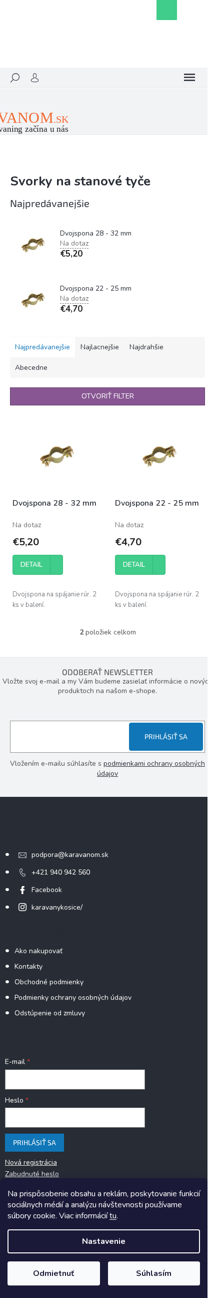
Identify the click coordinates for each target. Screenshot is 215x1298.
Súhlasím (154, 1273)
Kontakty (28, 966)
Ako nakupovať (38, 951)
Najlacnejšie (99, 347)
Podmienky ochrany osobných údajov (73, 997)
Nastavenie (104, 1241)
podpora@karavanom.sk (70, 854)
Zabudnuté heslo (32, 1174)
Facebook (47, 890)
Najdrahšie (147, 347)
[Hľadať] (15, 78)
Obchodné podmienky (49, 982)
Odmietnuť (53, 1273)
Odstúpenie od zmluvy (49, 1013)
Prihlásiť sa (166, 736)
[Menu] (190, 77)
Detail (31, 564)
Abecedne (31, 367)
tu (113, 1215)
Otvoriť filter (108, 396)
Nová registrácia (31, 1162)
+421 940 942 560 (61, 872)
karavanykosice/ (57, 907)
